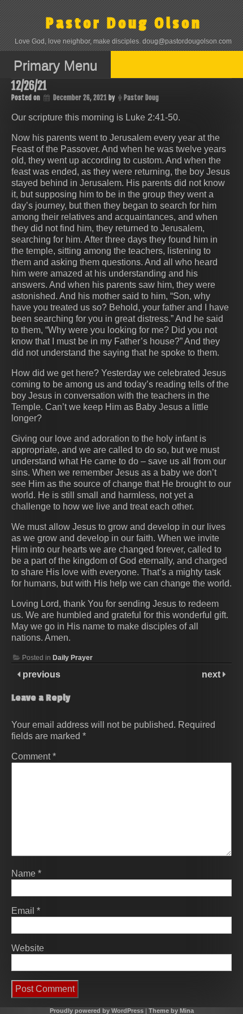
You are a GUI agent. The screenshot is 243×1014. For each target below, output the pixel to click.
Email (25, 911)
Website (27, 948)
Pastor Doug (141, 97)
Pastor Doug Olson (124, 23)
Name (26, 873)
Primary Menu (55, 65)
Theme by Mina (171, 1010)
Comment (33, 756)
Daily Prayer (73, 658)
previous (40, 674)
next (212, 674)
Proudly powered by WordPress (97, 1010)
